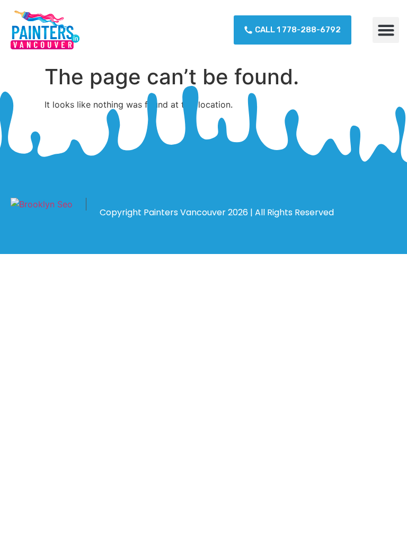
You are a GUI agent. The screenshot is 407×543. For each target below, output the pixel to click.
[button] (386, 30)
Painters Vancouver (185, 212)
